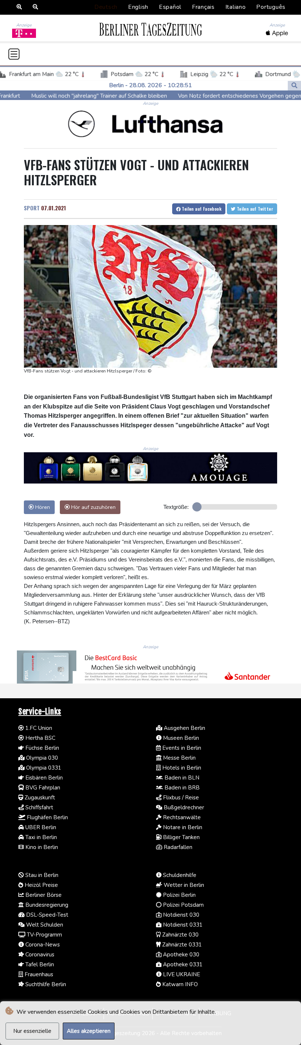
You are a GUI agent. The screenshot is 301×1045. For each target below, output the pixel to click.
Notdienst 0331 (182, 924)
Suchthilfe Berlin (45, 984)
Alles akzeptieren (88, 1031)
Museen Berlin (180, 738)
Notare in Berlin (182, 827)
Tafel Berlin (39, 964)
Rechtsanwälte (181, 817)
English (138, 7)
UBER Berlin (40, 827)
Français (203, 7)
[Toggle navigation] (14, 54)
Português (271, 7)
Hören (42, 507)
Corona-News (42, 944)
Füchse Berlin (41, 748)
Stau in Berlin (41, 875)
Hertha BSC (39, 738)
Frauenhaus (38, 974)
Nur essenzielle (32, 1031)
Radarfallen (177, 847)
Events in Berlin (181, 748)
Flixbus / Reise (180, 797)
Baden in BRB (181, 787)
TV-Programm (43, 934)
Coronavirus (39, 954)
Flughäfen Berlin (46, 817)
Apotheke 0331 (182, 964)
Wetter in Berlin (183, 885)
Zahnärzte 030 (180, 934)
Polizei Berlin (179, 895)
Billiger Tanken (181, 837)
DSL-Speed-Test (46, 915)
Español (170, 7)
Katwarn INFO (179, 984)
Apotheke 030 (180, 954)
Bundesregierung (46, 905)
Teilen (201, 209)
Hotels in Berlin (181, 767)
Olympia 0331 (43, 767)
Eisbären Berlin (43, 777)
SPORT (32, 208)
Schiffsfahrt (38, 807)
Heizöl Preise (40, 885)
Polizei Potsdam (183, 905)
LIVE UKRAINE (181, 974)
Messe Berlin (179, 758)
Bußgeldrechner (183, 807)
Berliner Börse (43, 895)
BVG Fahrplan (42, 787)
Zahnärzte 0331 (181, 944)
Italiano (235, 7)
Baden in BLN (181, 777)
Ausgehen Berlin (183, 728)
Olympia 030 (41, 758)
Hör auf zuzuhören (93, 507)
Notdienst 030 (180, 915)
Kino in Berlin (41, 847)
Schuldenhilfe (179, 875)
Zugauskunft (39, 797)
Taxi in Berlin (40, 837)
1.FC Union (38, 728)
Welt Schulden (44, 924)
